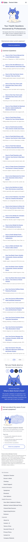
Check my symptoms (14, 45)
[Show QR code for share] (12, 371)
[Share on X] (16, 371)
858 (20, 360)
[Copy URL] (8, 371)
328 (14, 360)
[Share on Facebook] (20, 371)
